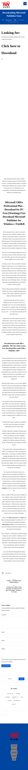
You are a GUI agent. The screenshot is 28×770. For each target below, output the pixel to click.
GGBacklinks (18, 693)
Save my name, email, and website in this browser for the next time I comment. (13, 660)
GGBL (21, 697)
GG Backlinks (7, 697)
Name (3, 632)
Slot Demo (9, 700)
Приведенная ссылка (7, 524)
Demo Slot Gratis (10, 693)
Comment (4, 614)
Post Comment (6, 665)
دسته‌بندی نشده (8, 573)
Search (21, 678)
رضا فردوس (14, 703)
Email (3, 640)
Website (3, 648)
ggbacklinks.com (15, 697)
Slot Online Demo (17, 700)
